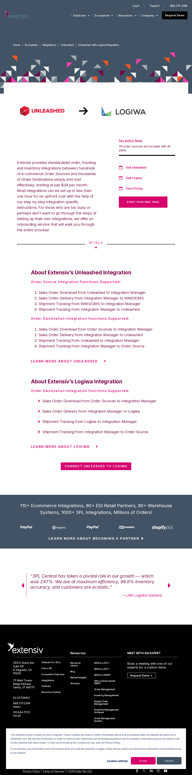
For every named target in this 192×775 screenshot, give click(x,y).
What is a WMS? (102, 675)
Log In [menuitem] (136, 5)
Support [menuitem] (154, 5)
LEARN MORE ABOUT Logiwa (60, 447)
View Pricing (134, 188)
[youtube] (165, 771)
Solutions (80, 15)
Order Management (104, 689)
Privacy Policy (31, 771)
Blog (72, 671)
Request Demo (174, 15)
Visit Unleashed (136, 167)
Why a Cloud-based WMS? (104, 682)
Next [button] (170, 585)
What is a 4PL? (102, 669)
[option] (30, 527)
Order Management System (104, 719)
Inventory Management (106, 695)
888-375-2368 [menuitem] (179, 5)
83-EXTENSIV (21, 697)
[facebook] (137, 771)
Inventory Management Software (106, 711)
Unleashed (67, 44)
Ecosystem (102, 15)
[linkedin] (151, 771)
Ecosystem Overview (53, 674)
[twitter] (144, 771)
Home (16, 44)
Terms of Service (53, 771)
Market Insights (78, 677)
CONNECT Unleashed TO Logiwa (96, 466)
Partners (46, 686)
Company (148, 15)
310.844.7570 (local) (21, 714)
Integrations (49, 44)
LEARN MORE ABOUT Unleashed (64, 361)
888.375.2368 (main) (21, 705)
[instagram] (158, 771)
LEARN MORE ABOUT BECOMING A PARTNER (94, 538)
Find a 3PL (47, 668)
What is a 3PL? (102, 663)
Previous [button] (21, 585)
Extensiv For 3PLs (51, 662)
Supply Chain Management (101, 702)
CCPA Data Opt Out (80, 771)
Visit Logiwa (134, 178)
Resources (125, 15)
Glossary (75, 683)
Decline (169, 760)
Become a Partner (51, 692)
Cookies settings (117, 760)
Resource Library (75, 664)
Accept (143, 760)
